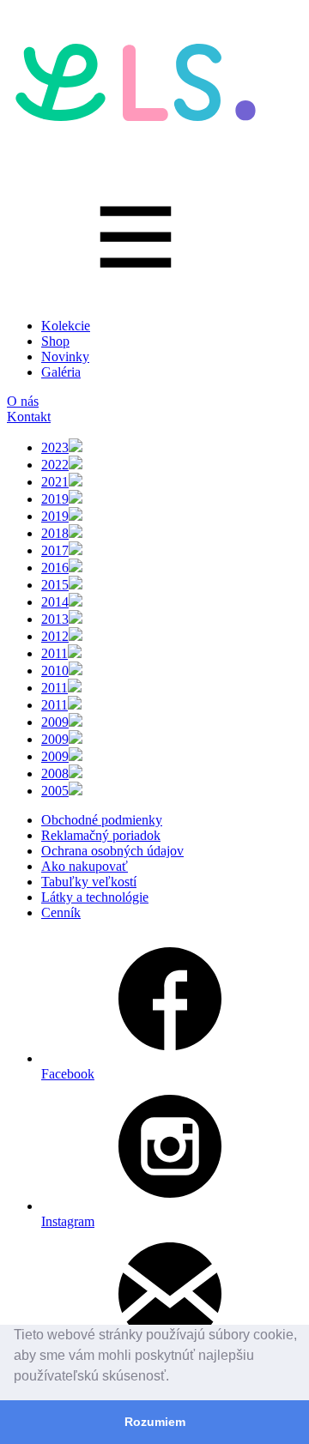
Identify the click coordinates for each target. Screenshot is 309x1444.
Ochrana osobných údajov (112, 850)
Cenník (61, 912)
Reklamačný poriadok (101, 835)
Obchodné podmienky (101, 820)
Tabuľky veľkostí (88, 881)
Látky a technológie (94, 897)
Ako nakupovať (84, 866)
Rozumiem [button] (154, 1422)
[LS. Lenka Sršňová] (135, 137)
